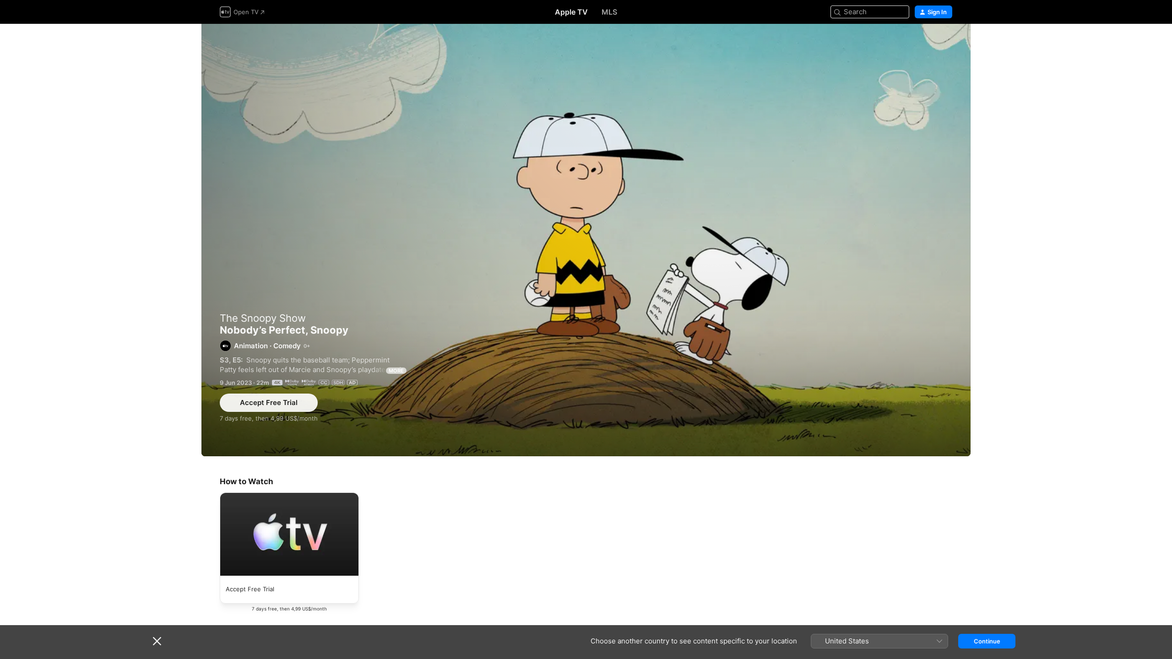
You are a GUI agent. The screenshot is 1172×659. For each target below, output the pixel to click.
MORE (396, 370)
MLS (609, 11)
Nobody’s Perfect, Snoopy (586, 240)
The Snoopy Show (263, 318)
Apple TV (571, 11)
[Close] (157, 641)
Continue (987, 641)
